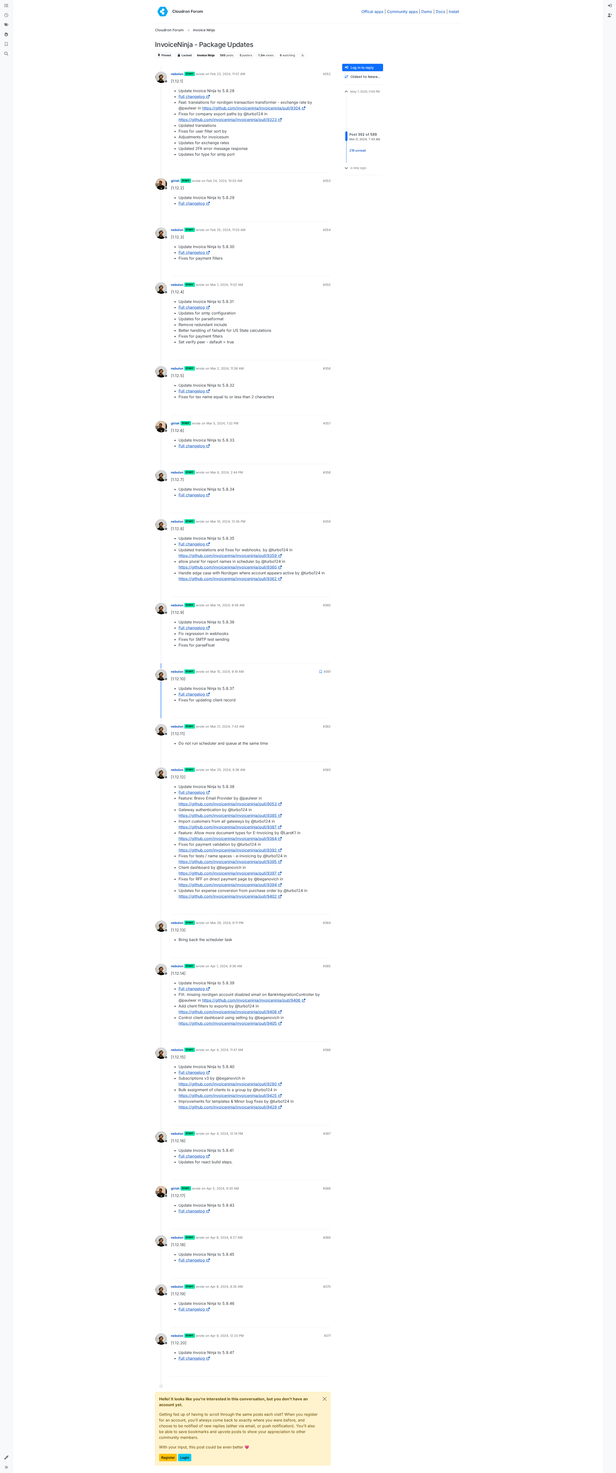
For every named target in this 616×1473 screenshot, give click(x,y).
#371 (327, 1336)
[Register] (609, 15)
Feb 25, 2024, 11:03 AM (227, 230)
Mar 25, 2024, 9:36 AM (227, 770)
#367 (327, 1133)
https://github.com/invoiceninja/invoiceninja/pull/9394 (228, 884)
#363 (327, 770)
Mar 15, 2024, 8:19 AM (227, 671)
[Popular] (6, 34)
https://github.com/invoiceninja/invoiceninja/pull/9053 (228, 803)
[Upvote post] (319, 166)
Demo (426, 11)
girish (175, 181)
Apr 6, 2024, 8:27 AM (226, 1237)
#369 (327, 1237)
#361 (327, 671)
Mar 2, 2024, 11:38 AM (227, 368)
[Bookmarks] (6, 44)
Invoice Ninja (206, 55)
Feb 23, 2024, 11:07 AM (227, 74)
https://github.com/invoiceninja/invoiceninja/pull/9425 (228, 1095)
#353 (327, 181)
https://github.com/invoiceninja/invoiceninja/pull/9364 (228, 838)
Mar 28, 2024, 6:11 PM (227, 923)
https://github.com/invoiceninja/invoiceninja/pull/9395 (228, 861)
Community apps (402, 11)
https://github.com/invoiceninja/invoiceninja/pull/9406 (251, 1000)
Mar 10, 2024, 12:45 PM (227, 521)
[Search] (6, 54)
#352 (327, 74)
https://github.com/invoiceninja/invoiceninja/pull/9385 (228, 815)
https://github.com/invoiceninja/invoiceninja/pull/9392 (228, 850)
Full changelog (192, 96)
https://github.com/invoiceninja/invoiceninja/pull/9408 (228, 1011)
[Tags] (6, 25)
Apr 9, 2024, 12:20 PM (227, 1336)
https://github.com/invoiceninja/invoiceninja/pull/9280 (228, 1084)
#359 (327, 521)
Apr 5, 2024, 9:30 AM (222, 1188)
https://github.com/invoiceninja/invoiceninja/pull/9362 (228, 578)
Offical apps (372, 11)
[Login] (609, 6)
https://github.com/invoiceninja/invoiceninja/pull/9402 (228, 896)
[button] (6, 1457)
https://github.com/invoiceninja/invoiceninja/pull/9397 (227, 873)
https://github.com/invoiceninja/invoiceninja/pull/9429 (228, 1107)
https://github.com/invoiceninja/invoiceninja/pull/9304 (251, 108)
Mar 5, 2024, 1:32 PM (222, 423)
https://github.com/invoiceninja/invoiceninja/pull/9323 (228, 119)
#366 (327, 1050)
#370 (327, 1286)
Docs (440, 11)
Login (184, 1457)
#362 (327, 726)
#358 (327, 472)
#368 (327, 1188)
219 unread (357, 150)
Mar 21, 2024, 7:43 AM (227, 726)
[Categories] (6, 6)
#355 (327, 285)
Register (168, 1457)
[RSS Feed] (303, 55)
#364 (327, 923)
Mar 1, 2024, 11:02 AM (226, 285)
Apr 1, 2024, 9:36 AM (226, 966)
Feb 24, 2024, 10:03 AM (224, 181)
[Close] (324, 1399)
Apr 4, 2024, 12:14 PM (226, 1133)
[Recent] (6, 15)
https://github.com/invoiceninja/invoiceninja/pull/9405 (228, 1023)
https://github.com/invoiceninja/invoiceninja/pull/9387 (227, 827)
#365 (327, 966)
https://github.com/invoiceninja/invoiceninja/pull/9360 (228, 567)
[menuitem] (609, 6)
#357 (327, 423)
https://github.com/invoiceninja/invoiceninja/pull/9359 (228, 555)
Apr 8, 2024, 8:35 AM (226, 1286)
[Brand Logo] (162, 11)
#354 (327, 230)
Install (454, 11)
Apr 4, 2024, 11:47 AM (226, 1050)
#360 (327, 605)
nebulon (177, 74)
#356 (327, 368)
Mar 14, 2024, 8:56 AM (227, 605)
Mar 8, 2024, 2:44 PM (226, 472)
